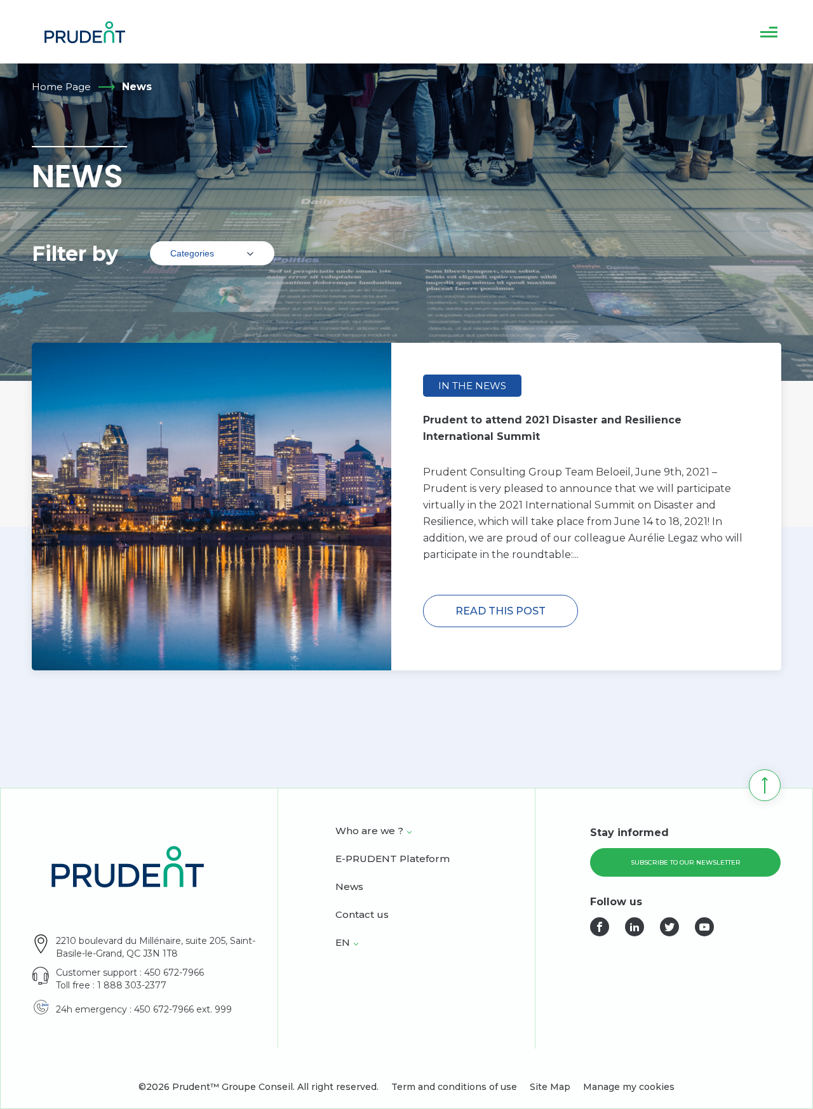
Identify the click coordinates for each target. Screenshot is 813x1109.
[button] (768, 31)
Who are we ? (369, 832)
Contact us (362, 915)
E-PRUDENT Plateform (392, 859)
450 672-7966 (174, 972)
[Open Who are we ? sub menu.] (409, 832)
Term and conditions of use (454, 1086)
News (349, 887)
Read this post (500, 611)
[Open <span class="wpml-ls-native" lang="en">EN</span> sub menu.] (356, 944)
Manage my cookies (629, 1086)
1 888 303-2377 (131, 985)
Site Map (550, 1086)
